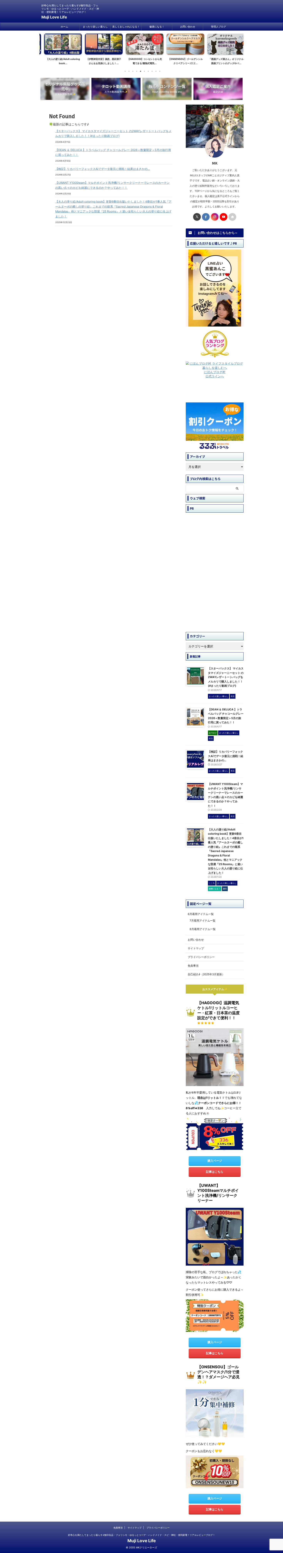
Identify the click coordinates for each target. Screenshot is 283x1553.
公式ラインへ (214, 376)
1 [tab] (125, 71)
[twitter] (197, 217)
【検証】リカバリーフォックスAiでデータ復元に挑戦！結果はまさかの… (102, 169)
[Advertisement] (216, 392)
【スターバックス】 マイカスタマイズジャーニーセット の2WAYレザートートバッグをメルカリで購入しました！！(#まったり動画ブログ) (113, 133)
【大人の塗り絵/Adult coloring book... (60, 61)
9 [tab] (156, 71)
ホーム (64, 26)
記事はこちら (214, 1172)
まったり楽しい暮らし (95, 26)
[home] (232, 217)
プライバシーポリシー (201, 957)
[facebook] (206, 217)
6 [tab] (144, 71)
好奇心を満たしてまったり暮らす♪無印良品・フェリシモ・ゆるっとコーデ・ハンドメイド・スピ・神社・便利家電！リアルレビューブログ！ (141, 1535)
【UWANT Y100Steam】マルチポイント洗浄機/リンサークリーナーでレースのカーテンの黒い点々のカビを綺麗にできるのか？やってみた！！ (112, 185)
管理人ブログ (218, 26)
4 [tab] (137, 71)
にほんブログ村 (214, 372)
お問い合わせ (187, 26)
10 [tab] (160, 71)
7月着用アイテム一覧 (202, 920)
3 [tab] (133, 71)
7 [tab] (148, 71)
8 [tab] (152, 71)
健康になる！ (156, 26)
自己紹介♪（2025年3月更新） (206, 974)
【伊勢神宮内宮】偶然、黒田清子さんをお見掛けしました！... (100, 61)
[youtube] (223, 217)
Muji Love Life (54, 17)
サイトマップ (196, 948)
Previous (44, 48)
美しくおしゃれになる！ (126, 26)
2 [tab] (129, 71)
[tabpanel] (60, 50)
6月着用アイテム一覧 (201, 914)
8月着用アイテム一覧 (203, 929)
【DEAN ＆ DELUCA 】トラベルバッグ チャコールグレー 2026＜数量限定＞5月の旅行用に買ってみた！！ (113, 152)
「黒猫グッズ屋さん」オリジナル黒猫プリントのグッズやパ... (223, 61)
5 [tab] (140, 71)
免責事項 (193, 965)
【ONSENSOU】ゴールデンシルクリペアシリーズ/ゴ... (182, 61)
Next (238, 48)
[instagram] (215, 217)
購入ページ (215, 1161)
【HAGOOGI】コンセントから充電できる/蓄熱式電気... (141, 61)
